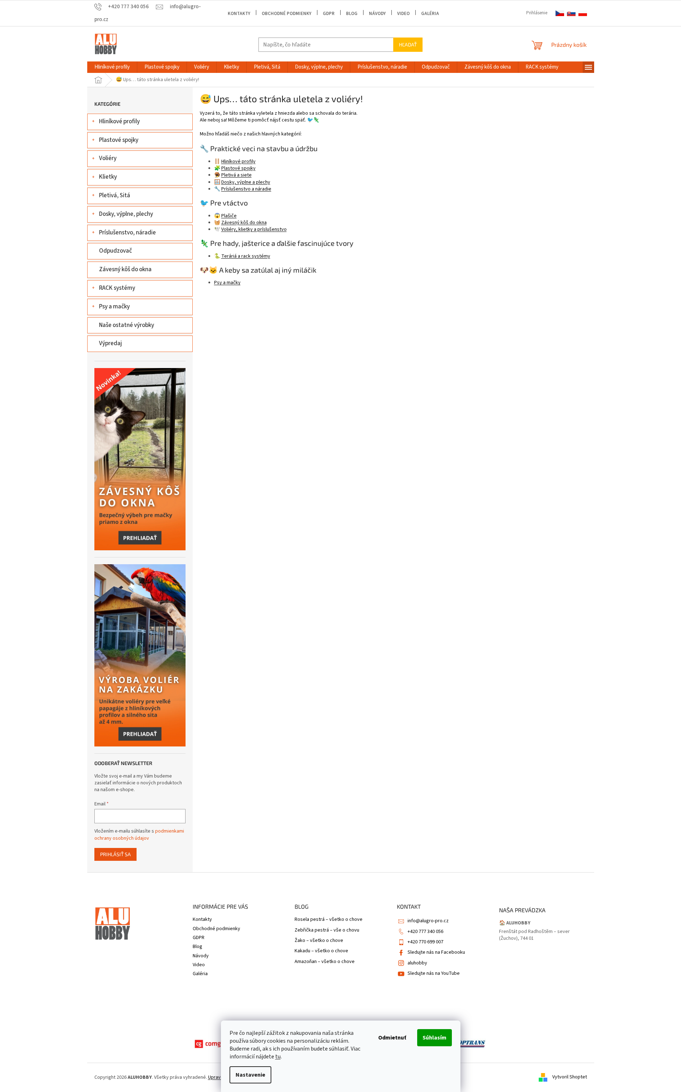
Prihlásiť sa (115, 854)
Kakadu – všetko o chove (321, 951)
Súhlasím (434, 1038)
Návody (377, 13)
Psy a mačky (114, 306)
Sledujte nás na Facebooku (436, 952)
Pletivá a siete (236, 175)
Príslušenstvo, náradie (127, 232)
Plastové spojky (118, 140)
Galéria (430, 13)
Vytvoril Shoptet (569, 1077)
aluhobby (417, 963)
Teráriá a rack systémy (245, 256)
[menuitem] (112, 67)
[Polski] (582, 13)
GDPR (329, 13)
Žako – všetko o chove (319, 940)
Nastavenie (250, 1075)
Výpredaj (110, 343)
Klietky (108, 177)
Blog (351, 13)
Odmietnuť (392, 1038)
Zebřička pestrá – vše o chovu (327, 930)
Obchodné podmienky (286, 13)
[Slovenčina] (571, 13)
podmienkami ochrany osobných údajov (139, 835)
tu (278, 1057)
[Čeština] (560, 13)
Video (403, 13)
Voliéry (108, 158)
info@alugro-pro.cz (428, 920)
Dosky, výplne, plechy (126, 214)
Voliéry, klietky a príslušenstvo (254, 229)
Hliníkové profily (119, 121)
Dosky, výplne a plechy (245, 182)
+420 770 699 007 (425, 941)
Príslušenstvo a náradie (246, 189)
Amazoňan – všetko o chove (325, 961)
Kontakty (239, 13)
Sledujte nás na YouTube (434, 973)
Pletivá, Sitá (114, 195)
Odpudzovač (115, 251)
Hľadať (408, 44)
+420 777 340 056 (425, 931)
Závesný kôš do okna (125, 269)
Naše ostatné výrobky (126, 325)
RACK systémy (117, 288)
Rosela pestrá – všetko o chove (328, 919)
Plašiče (229, 215)
